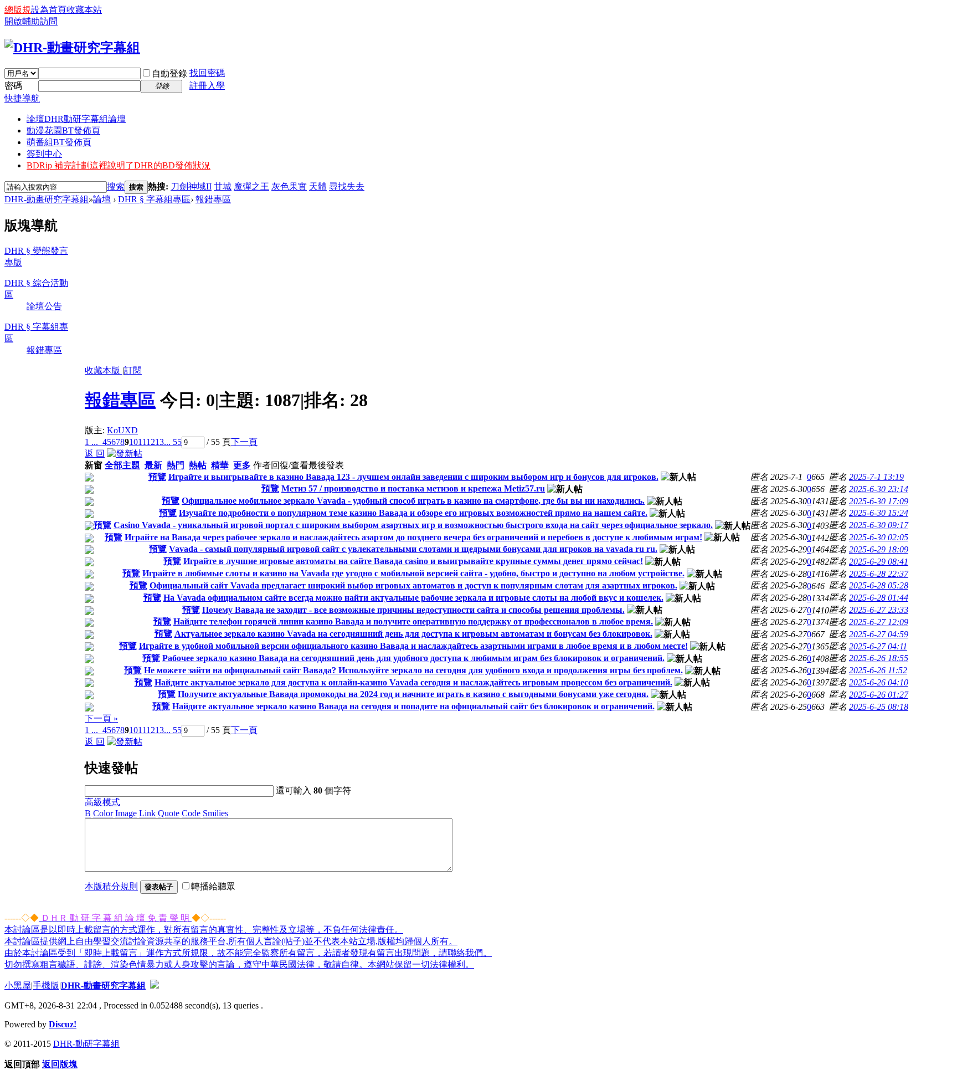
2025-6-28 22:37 (878, 574)
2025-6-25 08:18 (878, 706)
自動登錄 (169, 73)
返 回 (95, 453)
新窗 (93, 465)
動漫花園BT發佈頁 (63, 130)
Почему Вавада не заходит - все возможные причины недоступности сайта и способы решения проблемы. (413, 610)
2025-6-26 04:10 (878, 682)
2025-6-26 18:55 (878, 658)
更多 (242, 465)
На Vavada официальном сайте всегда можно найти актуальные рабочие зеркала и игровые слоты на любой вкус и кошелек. (413, 597)
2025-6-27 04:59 (878, 634)
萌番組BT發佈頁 (59, 142)
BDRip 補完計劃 (118, 165)
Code (191, 813)
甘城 (222, 186)
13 (159, 442)
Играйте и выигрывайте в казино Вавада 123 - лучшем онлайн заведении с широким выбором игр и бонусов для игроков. (413, 477)
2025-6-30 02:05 (878, 537)
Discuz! (62, 1024)
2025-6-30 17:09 (878, 501)
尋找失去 (346, 186)
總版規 (17, 9)
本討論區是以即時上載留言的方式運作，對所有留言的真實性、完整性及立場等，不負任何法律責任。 (203, 929)
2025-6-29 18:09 (878, 549)
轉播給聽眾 (213, 886)
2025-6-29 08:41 (878, 561)
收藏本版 (103, 370)
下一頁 (244, 442)
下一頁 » (101, 718)
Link (147, 813)
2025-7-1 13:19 (876, 477)
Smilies (215, 813)
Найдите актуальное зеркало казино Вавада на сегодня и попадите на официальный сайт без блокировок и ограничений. (413, 706)
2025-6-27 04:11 (878, 646)
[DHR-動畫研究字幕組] (72, 47)
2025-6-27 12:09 (878, 622)
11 (142, 442)
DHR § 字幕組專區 (154, 199)
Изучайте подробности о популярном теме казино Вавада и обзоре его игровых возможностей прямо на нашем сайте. (413, 513)
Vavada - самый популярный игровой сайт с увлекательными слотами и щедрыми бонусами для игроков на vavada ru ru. (413, 549)
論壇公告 (44, 306)
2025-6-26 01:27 (878, 694)
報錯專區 (213, 199)
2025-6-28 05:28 (878, 585)
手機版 (46, 985)
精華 (220, 465)
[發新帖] (124, 453)
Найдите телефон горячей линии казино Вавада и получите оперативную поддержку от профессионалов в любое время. (413, 621)
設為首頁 (48, 9)
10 (133, 442)
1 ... (91, 442)
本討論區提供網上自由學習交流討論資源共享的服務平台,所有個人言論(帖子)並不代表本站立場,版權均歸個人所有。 (230, 941)
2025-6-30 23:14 (878, 489)
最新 (153, 465)
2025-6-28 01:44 (878, 597)
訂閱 (133, 370)
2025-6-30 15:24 (878, 513)
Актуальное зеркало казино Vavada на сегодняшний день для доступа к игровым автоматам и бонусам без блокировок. (413, 633)
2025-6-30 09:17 (878, 525)
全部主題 (122, 465)
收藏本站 (84, 9)
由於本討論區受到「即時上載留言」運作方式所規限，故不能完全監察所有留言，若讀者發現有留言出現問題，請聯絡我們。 (248, 953)
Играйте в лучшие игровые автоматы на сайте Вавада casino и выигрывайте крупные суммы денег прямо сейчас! (413, 561)
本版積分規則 (111, 886)
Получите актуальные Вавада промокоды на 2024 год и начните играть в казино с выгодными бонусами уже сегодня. (413, 694)
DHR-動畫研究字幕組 (46, 199)
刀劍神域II (191, 186)
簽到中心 (44, 153)
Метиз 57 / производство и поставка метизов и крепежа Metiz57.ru (413, 488)
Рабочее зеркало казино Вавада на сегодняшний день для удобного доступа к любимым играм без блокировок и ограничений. (413, 658)
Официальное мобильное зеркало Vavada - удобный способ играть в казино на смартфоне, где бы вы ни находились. (413, 500)
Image (126, 813)
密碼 (13, 85)
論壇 (76, 119)
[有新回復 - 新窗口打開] (89, 478)
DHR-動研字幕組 (86, 1043)
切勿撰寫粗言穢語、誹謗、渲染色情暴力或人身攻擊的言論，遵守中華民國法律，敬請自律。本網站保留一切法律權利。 (239, 964)
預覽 (157, 477)
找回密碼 (207, 73)
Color (103, 813)
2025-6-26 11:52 (878, 670)
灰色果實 (289, 186)
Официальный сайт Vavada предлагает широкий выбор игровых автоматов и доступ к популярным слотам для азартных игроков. (413, 585)
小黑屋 (17, 985)
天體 (318, 186)
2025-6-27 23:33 (878, 610)
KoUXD (122, 430)
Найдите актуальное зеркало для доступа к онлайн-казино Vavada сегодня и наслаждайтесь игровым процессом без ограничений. (413, 682)
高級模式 (102, 802)
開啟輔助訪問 (31, 21)
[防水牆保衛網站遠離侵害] (154, 985)
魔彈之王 (251, 186)
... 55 (173, 442)
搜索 (116, 186)
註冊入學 (207, 85)
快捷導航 (22, 98)
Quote (168, 813)
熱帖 (198, 465)
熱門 (175, 465)
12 (150, 442)
